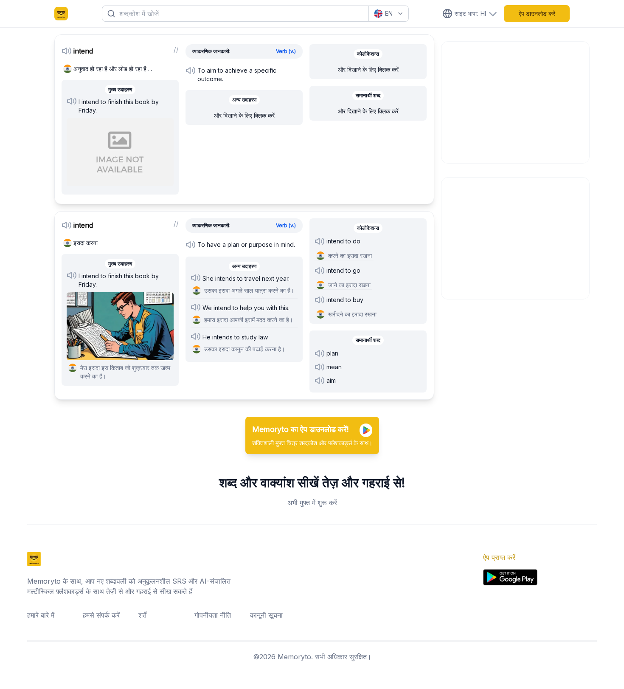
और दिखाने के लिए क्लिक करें (244, 115)
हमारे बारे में (40, 615)
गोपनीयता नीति (212, 615)
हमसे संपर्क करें (101, 615)
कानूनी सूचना (266, 615)
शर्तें (142, 615)
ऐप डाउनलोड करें (537, 13)
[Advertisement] (515, 101)
